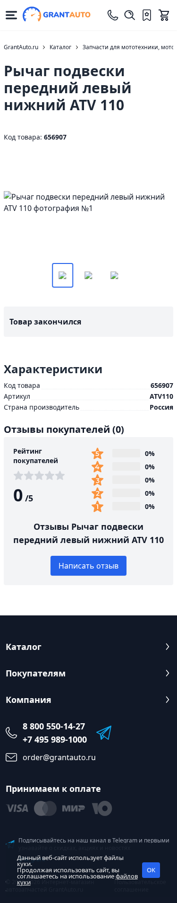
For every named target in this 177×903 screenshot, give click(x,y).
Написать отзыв (88, 566)
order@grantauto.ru (59, 757)
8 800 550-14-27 (54, 726)
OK (151, 870)
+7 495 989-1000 (55, 739)
